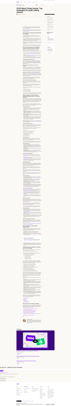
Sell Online (53, 14)
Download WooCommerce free (51, 389)
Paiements (17, 389)
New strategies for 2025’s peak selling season (30, 226)
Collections (25, 391)
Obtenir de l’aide (53, 0)
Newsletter (41, 391)
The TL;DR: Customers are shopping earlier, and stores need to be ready (31, 48)
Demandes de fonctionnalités (43, 393)
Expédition (17, 393)
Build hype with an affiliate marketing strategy (28, 312)
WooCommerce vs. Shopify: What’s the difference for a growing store (27, 350)
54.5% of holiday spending (33, 73)
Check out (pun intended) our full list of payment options (35, 223)
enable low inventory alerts (37, 148)
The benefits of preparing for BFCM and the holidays (32, 33)
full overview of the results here (29, 29)
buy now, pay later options (29, 224)
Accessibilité (41, 397)
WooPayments (36, 210)
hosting (29, 267)
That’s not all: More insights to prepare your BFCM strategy (31, 248)
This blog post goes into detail (37, 177)
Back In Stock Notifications (26, 154)
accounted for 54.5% (31, 55)
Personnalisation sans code (19, 390)
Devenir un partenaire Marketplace (35, 390)
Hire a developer (25, 313)
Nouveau (25, 389)
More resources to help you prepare (31, 303)
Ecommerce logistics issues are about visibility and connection (26, 360)
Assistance (41, 392)
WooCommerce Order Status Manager (27, 191)
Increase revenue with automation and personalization (29, 311)
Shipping (18, 358)
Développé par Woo (26, 392)
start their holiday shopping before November (34, 52)
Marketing (51, 14)
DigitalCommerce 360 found (34, 172)
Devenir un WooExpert (34, 389)
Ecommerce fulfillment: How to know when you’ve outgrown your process (27, 356)
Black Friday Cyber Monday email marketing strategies (29, 310)
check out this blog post (31, 313)
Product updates (41, 390)
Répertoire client (41, 389)
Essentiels (25, 390)
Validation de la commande (19, 392)
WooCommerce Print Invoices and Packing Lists (28, 189)
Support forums (41, 398)
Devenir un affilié (33, 391)
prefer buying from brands (31, 53)
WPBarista (34, 287)
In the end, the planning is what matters (32, 273)
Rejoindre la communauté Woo (51, 390)
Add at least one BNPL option (29, 212)
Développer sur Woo (45, 0)
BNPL (30, 206)
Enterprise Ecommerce (47, 14)
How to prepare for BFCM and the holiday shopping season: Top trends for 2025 (31, 96)
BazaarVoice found (25, 169)
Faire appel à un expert (49, 0)
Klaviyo (48, 37)
